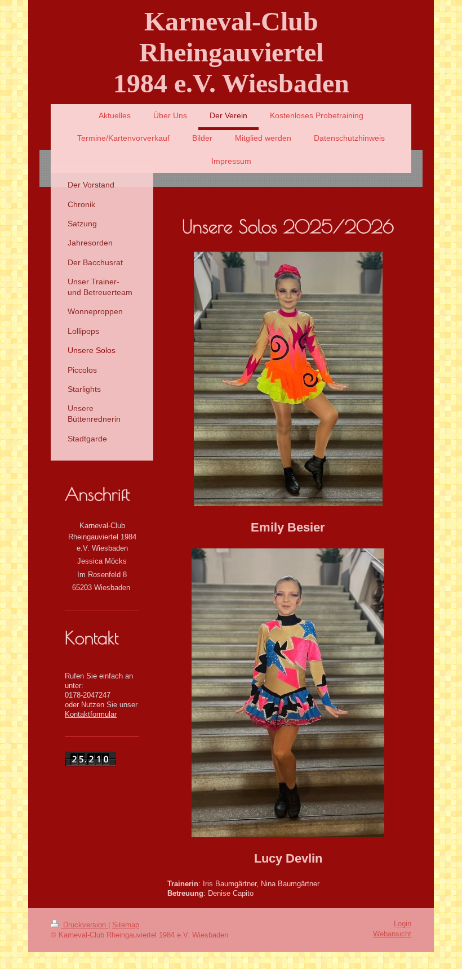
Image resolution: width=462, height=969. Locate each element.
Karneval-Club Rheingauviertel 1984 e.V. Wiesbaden (231, 52)
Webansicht (392, 934)
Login (402, 924)
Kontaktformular (91, 714)
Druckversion (84, 925)
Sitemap (125, 925)
